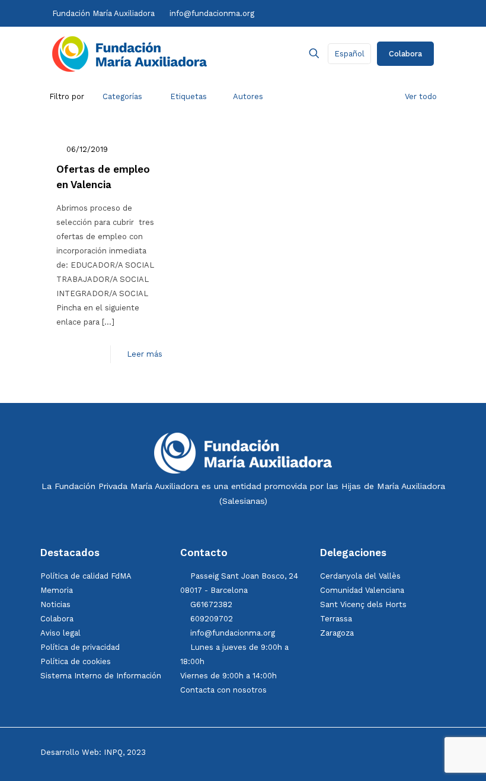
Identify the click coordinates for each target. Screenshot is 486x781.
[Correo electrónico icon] (409, 13)
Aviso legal (60, 632)
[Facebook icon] (324, 13)
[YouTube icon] (372, 13)
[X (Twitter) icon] (336, 13)
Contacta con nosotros (223, 689)
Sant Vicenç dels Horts (363, 604)
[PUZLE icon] (430, 13)
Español (349, 53)
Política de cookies (75, 661)
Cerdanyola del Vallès (360, 576)
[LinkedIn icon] (385, 13)
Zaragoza (337, 632)
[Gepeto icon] (419, 13)
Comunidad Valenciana (362, 590)
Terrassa (336, 618)
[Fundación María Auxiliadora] (129, 53)
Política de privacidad (80, 647)
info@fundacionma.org (212, 13)
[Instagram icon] (349, 13)
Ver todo (421, 96)
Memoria (56, 590)
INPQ (113, 752)
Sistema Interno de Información (100, 675)
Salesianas (243, 501)
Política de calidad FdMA (86, 576)
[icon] (397, 13)
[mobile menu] (273, 53)
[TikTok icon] (360, 13)
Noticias (55, 604)
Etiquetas (188, 96)
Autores (248, 96)
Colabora (405, 53)
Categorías (122, 96)
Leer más (144, 354)
